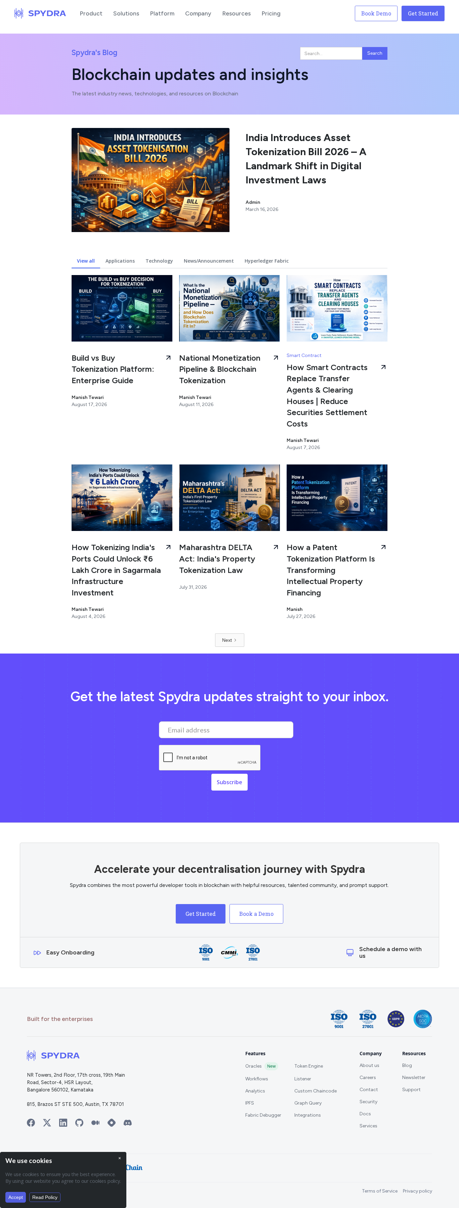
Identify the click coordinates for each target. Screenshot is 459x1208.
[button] (91, 13)
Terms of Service (380, 1191)
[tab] (86, 261)
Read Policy (44, 1197)
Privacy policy (417, 1191)
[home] (40, 13)
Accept (15, 1197)
